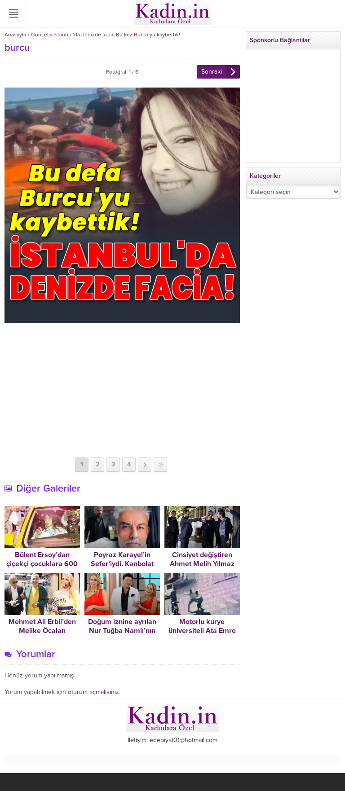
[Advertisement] (122, 390)
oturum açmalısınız (93, 692)
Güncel (40, 34)
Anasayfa (15, 34)
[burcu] (122, 319)
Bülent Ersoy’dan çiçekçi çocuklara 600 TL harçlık (42, 563)
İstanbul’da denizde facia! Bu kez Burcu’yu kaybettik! (116, 34)
